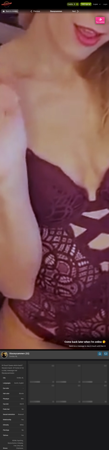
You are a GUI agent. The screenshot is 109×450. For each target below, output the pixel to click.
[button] (97, 4)
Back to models (12, 11)
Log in (105, 4)
